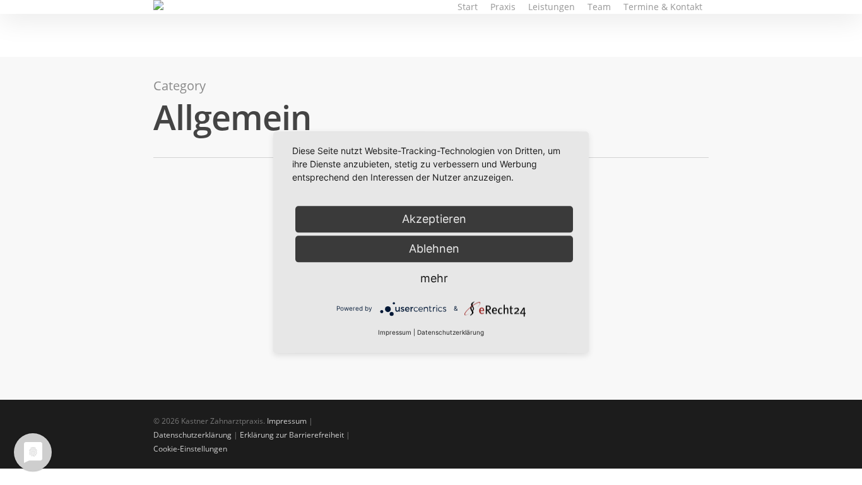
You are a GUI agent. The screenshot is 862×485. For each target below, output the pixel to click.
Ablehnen (434, 248)
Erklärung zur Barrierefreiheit (292, 434)
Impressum (287, 421)
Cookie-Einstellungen (190, 448)
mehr (434, 278)
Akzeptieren (434, 218)
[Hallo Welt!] (240, 300)
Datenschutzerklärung (192, 434)
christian (206, 377)
